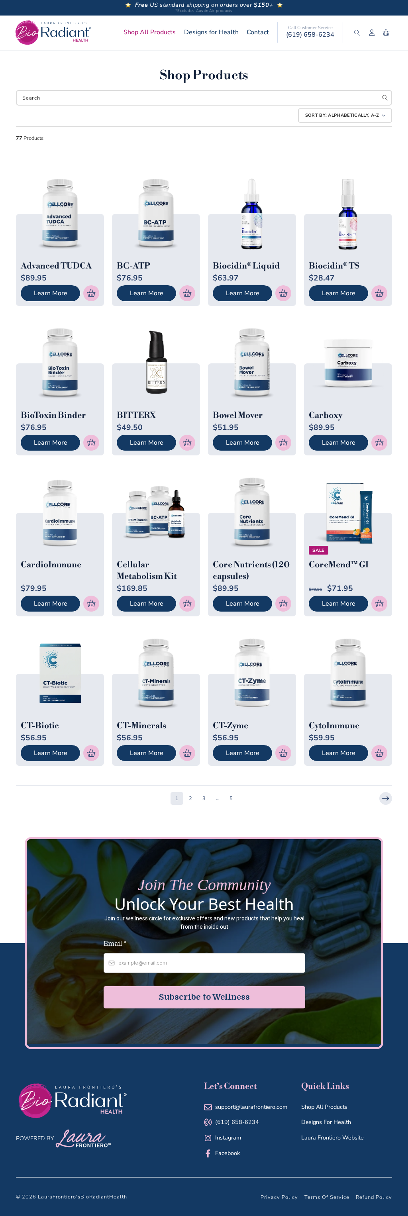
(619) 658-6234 (310, 34)
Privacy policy (279, 1197)
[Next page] (385, 798)
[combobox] (204, 98)
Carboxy (325, 415)
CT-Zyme (230, 726)
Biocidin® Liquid (246, 266)
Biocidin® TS (334, 266)
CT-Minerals (141, 726)
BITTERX (136, 415)
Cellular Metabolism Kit (147, 571)
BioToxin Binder (53, 415)
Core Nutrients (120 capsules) (251, 571)
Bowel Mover (238, 415)
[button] (357, 32)
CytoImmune (334, 726)
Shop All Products (324, 1107)
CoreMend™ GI (339, 565)
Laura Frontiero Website (332, 1137)
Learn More (50, 293)
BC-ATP (133, 266)
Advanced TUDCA (56, 266)
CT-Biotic (40, 726)
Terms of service (326, 1197)
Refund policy (374, 1197)
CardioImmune (51, 565)
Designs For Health (326, 1122)
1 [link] (176, 798)
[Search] (385, 98)
